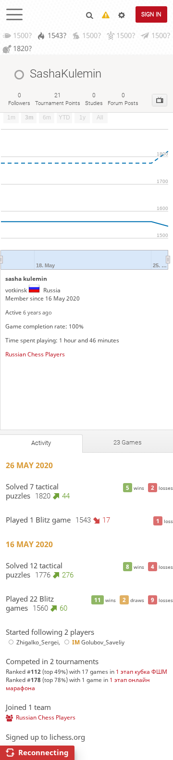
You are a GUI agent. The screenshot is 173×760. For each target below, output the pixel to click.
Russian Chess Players (35, 354)
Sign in (151, 14)
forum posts (123, 99)
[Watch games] (159, 100)
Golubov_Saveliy (98, 642)
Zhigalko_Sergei (37, 642)
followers (19, 99)
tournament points (57, 99)
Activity (41, 442)
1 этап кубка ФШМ (141, 672)
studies (94, 99)
